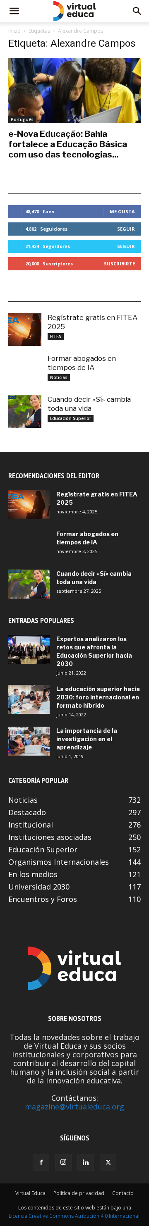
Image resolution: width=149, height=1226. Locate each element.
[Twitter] (108, 1162)
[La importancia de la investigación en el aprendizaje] (29, 741)
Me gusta (122, 211)
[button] (14, 11)
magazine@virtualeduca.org (74, 1107)
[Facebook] (41, 1162)
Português (22, 119)
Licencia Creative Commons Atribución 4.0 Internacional (74, 1215)
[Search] (137, 11)
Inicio (14, 30)
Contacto (123, 1193)
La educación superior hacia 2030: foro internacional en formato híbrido (98, 697)
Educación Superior (70, 418)
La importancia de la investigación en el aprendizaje (86, 739)
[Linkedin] (85, 1162)
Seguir (126, 229)
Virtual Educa (30, 1193)
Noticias (58, 377)
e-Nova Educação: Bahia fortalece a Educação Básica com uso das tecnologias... (67, 144)
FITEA (55, 336)
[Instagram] (63, 1162)
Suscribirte (119, 263)
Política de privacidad (78, 1193)
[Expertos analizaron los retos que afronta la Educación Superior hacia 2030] (29, 649)
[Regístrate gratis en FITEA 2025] (24, 329)
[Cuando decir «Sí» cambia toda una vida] (24, 411)
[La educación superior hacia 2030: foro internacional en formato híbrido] (29, 699)
